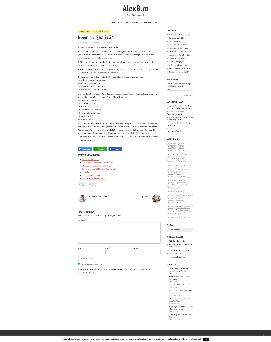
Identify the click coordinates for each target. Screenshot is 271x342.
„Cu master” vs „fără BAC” (99, 196)
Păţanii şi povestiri (176, 58)
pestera (172, 191)
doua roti (173, 162)
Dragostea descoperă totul (179, 250)
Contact (157, 22)
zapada (187, 217)
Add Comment (108, 42)
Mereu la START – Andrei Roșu (180, 285)
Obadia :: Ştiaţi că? (142, 196)
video (171, 210)
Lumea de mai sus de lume (100, 31)
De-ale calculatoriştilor (178, 45)
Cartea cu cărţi (84, 31)
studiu (172, 203)
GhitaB (172, 264)
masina (185, 177)
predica (172, 195)
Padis (181, 188)
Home (113, 22)
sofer (171, 199)
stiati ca (93, 185)
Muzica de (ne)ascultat (177, 55)
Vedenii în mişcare (176, 65)
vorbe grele (180, 214)
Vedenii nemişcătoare (177, 68)
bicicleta (172, 147)
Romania (182, 195)
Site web (136, 248)
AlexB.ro (135, 8)
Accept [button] (206, 339)
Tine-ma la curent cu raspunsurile (91, 264)
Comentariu (82, 220)
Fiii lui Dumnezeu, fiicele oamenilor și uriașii (180, 118)
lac (179, 173)
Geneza (172, 169)
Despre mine (146, 22)
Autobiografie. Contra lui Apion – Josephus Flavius (181, 307)
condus (172, 158)
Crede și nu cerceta (176, 253)
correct (182, 158)
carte (183, 151)
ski (190, 195)
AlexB (98, 42)
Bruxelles (173, 151)
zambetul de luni (175, 217)
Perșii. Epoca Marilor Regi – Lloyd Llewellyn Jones (179, 269)
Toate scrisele (123, 22)
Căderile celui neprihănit (178, 241)
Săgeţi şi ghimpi (175, 62)
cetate (172, 154)
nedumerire (182, 184)
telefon (181, 203)
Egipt (171, 165)
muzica (172, 184)
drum (182, 162)
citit (187, 154)
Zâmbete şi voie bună (177, 72)
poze (181, 191)
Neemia (83, 185)
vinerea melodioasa (184, 210)
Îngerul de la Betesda (177, 257)
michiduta (173, 180)
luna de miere (174, 177)
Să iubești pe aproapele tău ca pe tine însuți (179, 107)
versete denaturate (176, 206)
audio (183, 143)
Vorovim (135, 22)
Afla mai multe (196, 339)
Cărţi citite (173, 41)
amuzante (173, 143)
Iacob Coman (183, 169)
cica (180, 154)
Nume (80, 248)
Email (107, 248)
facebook (188, 165)
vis (170, 214)
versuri (189, 206)
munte (183, 180)
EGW (179, 165)
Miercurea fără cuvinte (177, 51)
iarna (171, 173)
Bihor (182, 147)
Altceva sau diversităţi (177, 34)
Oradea (172, 188)
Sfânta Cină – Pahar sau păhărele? (178, 112)
